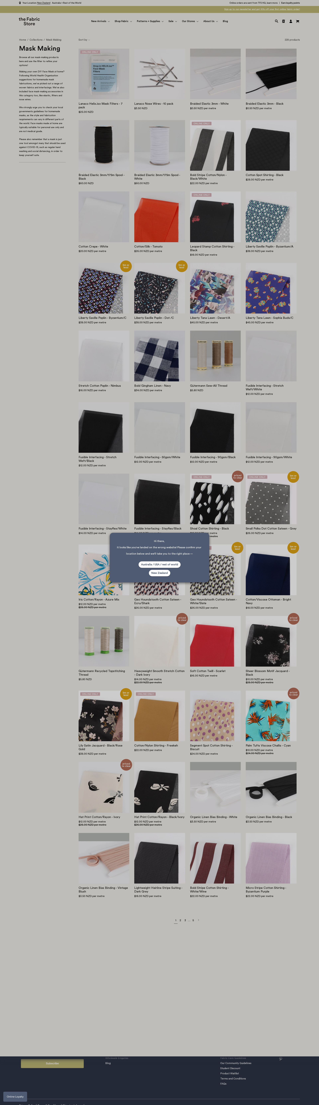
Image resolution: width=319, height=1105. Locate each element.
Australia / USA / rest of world (159, 564)
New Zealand (159, 573)
